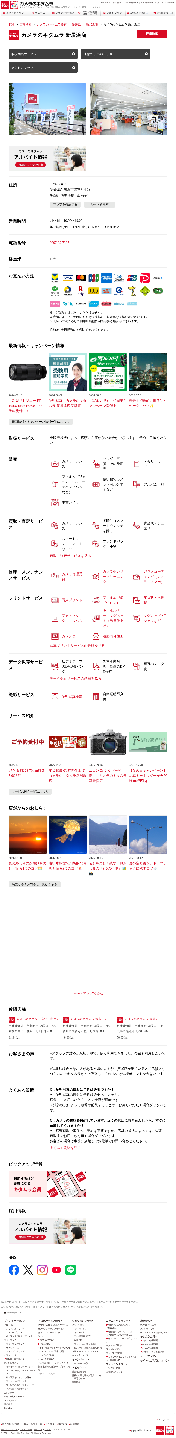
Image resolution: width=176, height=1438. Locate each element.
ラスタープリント (14, 1332)
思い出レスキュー (12, 1363)
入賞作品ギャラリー (115, 1372)
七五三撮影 (45, 1344)
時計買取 (78, 1340)
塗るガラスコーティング (49, 1332)
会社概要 (106, 2)
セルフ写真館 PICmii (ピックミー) (53, 1363)
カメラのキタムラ (148, 1325)
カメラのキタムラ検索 (52, 24)
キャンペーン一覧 (80, 1363)
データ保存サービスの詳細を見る (75, 678)
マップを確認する (65, 204)
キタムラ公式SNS (46, 1359)
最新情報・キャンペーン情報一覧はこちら (40, 421)
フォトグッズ (10, 1400)
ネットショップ (79, 1325)
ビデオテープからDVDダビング (20, 1366)
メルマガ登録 (168, 2)
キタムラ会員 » (148, 1336)
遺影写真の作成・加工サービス (20, 1385)
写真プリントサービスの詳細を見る (77, 645)
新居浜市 (92, 24)
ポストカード (10, 1355)
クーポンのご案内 (46, 1355)
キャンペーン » (80, 1359)
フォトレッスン (113, 1349)
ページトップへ (166, 1420)
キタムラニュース (80, 1355)
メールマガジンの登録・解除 (51, 1351)
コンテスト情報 (113, 1368)
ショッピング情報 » (83, 1320)
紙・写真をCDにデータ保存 (18, 1377)
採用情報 (117, 2)
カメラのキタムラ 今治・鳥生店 (37, 1019)
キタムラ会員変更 (150, 1344)
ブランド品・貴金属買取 (85, 1344)
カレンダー (9, 1392)
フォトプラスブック (15, 1344)
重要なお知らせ (79, 1371)
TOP (11, 24)
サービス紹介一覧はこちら (30, 791)
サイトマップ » (148, 1356)
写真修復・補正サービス (17, 1389)
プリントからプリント (16, 1381)
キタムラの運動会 (114, 1345)
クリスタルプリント (15, 1328)
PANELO (8, 1408)
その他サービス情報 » (50, 1320)
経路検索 (152, 33)
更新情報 (76, 1382)
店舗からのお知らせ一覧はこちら (34, 884)
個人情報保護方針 (11, 1424)
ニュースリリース (33, 1424)
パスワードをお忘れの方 (153, 1352)
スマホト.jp (43, 1336)
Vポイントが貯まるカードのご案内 (54, 1348)
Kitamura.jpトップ (14, 1312)
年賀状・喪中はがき (15, 1359)
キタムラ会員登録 (150, 1340)
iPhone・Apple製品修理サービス (53, 1325)
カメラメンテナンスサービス (51, 1328)
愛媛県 (76, 24)
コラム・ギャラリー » (118, 1320)
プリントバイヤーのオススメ (85, 1351)
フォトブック (10, 1340)
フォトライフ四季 (114, 1353)
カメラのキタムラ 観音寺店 (88, 1019)
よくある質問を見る (65, 1148)
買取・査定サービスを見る (70, 556)
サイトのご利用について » (154, 1360)
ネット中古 (79, 1332)
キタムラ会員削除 (150, 1348)
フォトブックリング (15, 1351)
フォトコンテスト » (116, 1364)
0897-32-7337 (59, 242)
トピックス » (79, 1367)
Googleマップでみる (88, 993)
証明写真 (8, 1404)
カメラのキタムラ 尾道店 (141, 1019)
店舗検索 (26, 24)
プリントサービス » (15, 1320)
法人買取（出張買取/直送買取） (88, 1348)
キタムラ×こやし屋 (46, 1373)
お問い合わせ (130, 2)
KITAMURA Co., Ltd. (19, 1433)
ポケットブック (13, 1348)
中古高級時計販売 (82, 1336)
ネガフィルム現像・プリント (19, 1336)
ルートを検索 (100, 204)
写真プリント (10, 1325)
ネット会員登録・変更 (148, 2)
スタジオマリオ (47, 1340)
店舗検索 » (146, 1320)
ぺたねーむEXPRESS (14, 1396)
